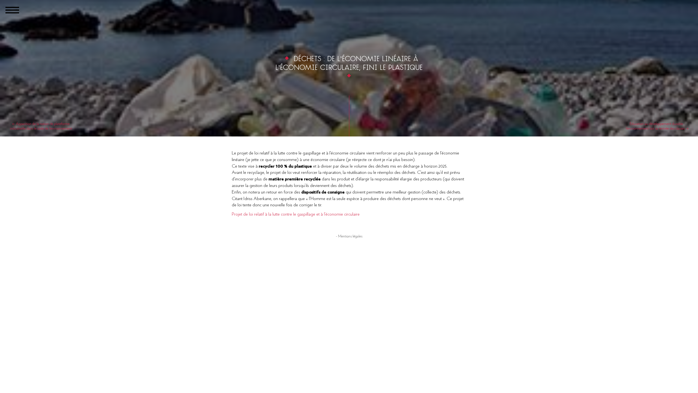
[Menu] (12, 9)
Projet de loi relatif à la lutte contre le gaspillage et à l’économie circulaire (296, 214)
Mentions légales (350, 236)
